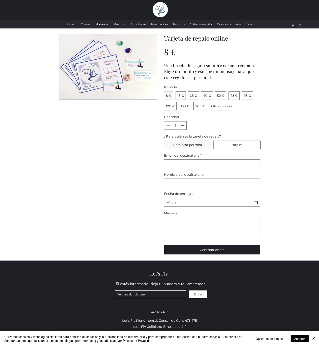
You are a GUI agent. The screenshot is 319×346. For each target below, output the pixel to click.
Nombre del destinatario (184, 174)
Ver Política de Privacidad (134, 340)
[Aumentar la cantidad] (183, 125)
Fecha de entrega (178, 194)
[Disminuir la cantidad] (168, 125)
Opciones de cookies (270, 338)
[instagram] (299, 25)
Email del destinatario (183, 155)
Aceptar (299, 338)
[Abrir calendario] (255, 202)
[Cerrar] (313, 339)
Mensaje (171, 213)
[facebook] (293, 25)
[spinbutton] (175, 125)
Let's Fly (159, 273)
